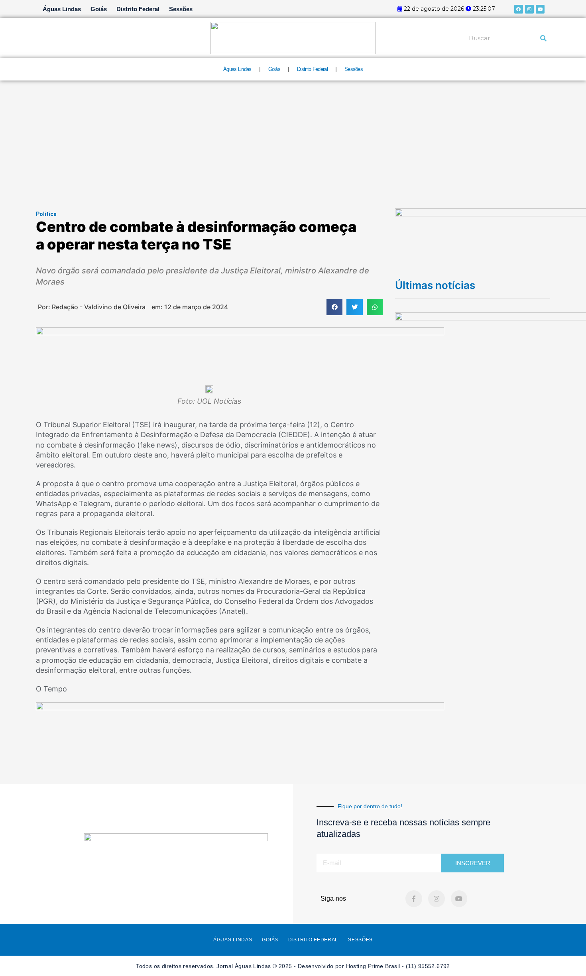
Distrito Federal (137, 9)
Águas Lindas (62, 9)
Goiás (98, 9)
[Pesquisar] (543, 38)
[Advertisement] (293, 140)
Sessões (181, 9)
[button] (334, 307)
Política (46, 214)
